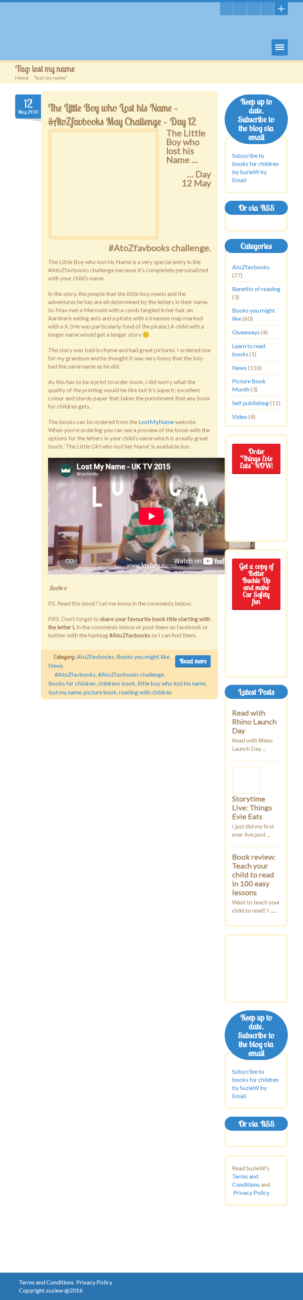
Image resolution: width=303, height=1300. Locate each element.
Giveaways (246, 332)
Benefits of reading (256, 288)
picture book (100, 692)
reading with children (145, 692)
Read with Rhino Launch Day (254, 721)
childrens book (116, 683)
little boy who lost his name (171, 683)
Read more (193, 661)
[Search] (226, 8)
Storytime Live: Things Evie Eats (252, 807)
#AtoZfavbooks (75, 674)
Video (239, 416)
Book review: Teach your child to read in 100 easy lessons (254, 875)
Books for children (71, 683)
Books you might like (143, 656)
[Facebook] (254, 8)
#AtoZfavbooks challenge (131, 674)
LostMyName (157, 421)
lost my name (65, 692)
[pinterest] (267, 8)
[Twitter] (240, 8)
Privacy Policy (251, 1192)
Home (22, 77)
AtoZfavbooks (95, 656)
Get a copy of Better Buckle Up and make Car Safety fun (256, 584)
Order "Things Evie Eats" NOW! (256, 458)
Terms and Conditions (46, 1282)
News (55, 665)
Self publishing (250, 402)
